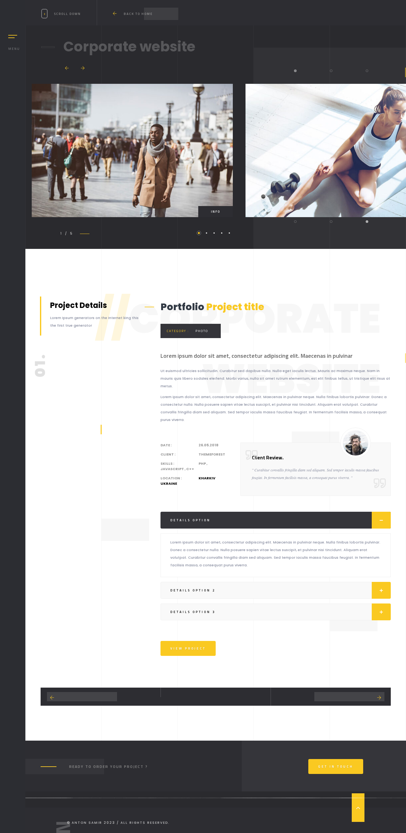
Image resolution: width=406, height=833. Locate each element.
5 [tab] (229, 233)
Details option (190, 520)
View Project (188, 648)
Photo (201, 331)
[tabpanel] (132, 150)
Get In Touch (335, 766)
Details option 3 (193, 612)
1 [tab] (199, 233)
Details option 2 (193, 590)
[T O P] (358, 807)
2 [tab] (206, 233)
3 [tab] (214, 233)
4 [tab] (221, 233)
